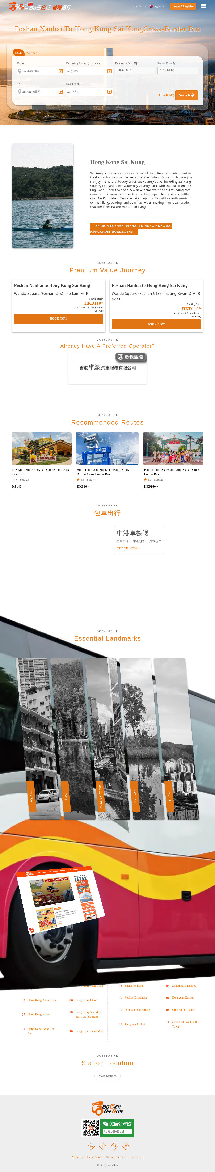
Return (18, 52)
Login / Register (183, 6)
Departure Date (124, 63)
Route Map (168, 95)
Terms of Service (116, 1157)
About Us (77, 1157)
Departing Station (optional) (83, 63)
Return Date (165, 63)
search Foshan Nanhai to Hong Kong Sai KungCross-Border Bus (131, 228)
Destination (73, 83)
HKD (137, 6)
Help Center (94, 1157)
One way (32, 52)
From (20, 63)
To (18, 83)
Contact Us (137, 1157)
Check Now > (128, 548)
